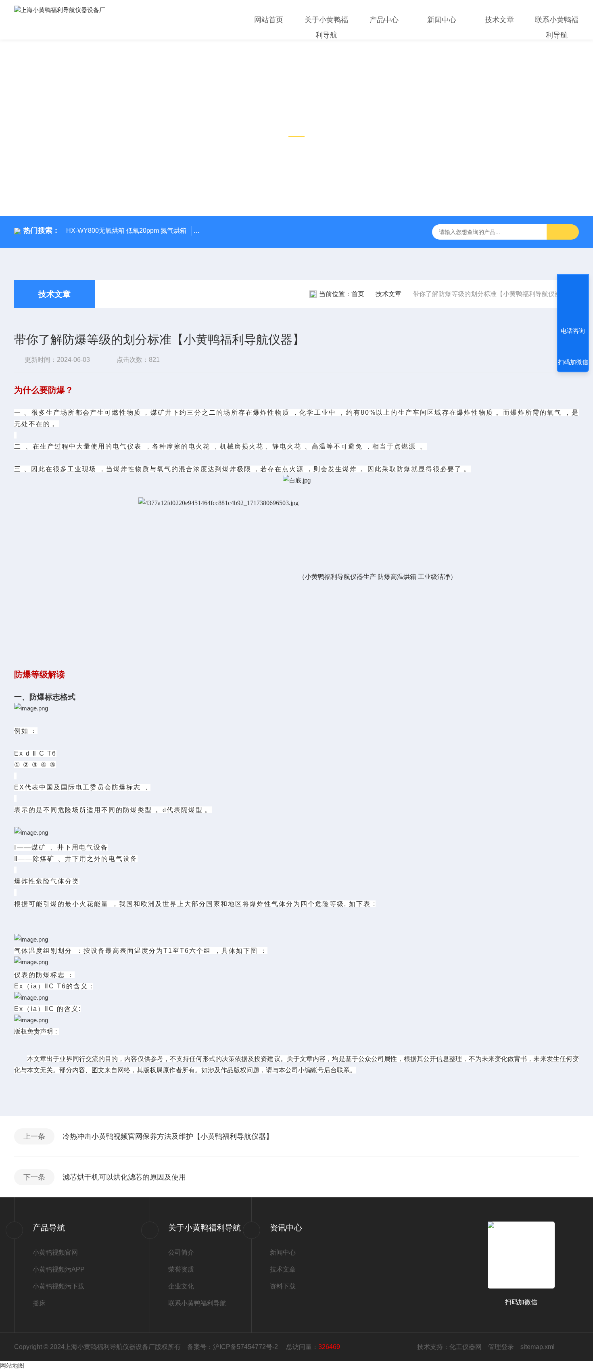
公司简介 (181, 1252)
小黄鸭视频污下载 (58, 1286)
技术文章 (499, 20)
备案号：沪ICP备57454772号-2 (233, 1346)
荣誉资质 (181, 1269)
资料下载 (283, 1286)
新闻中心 (441, 20)
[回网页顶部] (573, 301)
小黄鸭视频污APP (59, 1269)
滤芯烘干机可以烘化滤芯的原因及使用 (124, 1177)
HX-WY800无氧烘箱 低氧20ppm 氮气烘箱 (126, 230)
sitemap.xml (537, 1346)
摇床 (39, 1303)
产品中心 (384, 20)
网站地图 (12, 1365)
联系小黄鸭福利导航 (556, 27)
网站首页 (268, 20)
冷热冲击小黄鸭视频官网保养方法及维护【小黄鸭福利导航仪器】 (168, 1136)
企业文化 (181, 1286)
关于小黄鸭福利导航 (326, 27)
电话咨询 (573, 330)
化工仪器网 (465, 1346)
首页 (357, 293)
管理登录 (501, 1346)
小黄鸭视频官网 (55, 1252)
